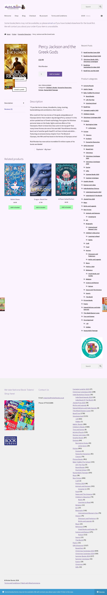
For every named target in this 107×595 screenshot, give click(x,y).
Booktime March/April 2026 (92, 56)
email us (51, 23)
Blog (23, 16)
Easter (88, 167)
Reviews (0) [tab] (8, 109)
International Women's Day (92, 228)
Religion (88, 279)
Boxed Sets (89, 149)
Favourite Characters (24, 34)
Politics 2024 (90, 267)
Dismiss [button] (102, 592)
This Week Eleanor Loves (91, 313)
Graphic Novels (88, 181)
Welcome (7, 16)
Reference (89, 270)
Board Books (90, 96)
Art (87, 220)
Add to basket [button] (15, 207)
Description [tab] (8, 103)
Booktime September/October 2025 (92, 66)
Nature (90, 286)
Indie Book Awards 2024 (93, 192)
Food (87, 247)
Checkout (32, 16)
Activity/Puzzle (89, 86)
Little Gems (92, 128)
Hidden (88, 327)
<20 (87, 323)
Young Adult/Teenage (51, 90)
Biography (89, 224)
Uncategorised (88, 320)
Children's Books (51, 88)
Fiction (14, 34)
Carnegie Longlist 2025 (91, 110)
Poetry (86, 304)
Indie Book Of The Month (94, 195)
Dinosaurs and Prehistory (93, 255)
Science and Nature (92, 283)
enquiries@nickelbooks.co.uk (53, 398)
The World (89, 297)
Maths (90, 240)
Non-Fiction (87, 210)
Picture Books (88, 300)
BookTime (87, 107)
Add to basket (54, 74)
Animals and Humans (93, 213)
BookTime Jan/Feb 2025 (91, 71)
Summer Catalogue (92, 178)
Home (8, 34)
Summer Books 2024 (92, 174)
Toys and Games (89, 316)
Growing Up (92, 217)
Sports (88, 293)
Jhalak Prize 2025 (89, 199)
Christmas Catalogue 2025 (92, 117)
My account (44, 16)
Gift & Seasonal (89, 146)
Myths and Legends (90, 206)
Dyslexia (86, 121)
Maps (85, 202)
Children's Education (93, 233)
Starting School (91, 103)
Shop (16, 16)
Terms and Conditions (59, 16)
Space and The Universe (94, 290)
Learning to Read (93, 236)
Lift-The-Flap (90, 100)
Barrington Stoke (91, 124)
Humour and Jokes (90, 185)
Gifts (87, 171)
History (88, 250)
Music (88, 263)
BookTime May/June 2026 (92, 52)
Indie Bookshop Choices (91, 188)
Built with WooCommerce (31, 583)
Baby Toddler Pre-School (92, 93)
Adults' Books (88, 89)
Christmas (89, 153)
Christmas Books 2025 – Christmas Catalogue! (91, 60)
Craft (87, 243)
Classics (88, 135)
